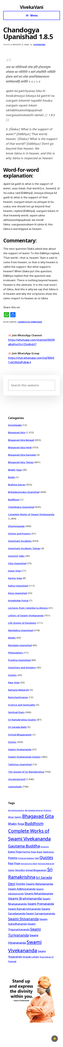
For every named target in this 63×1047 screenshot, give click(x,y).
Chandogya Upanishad (30, 322)
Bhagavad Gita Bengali (21, 440)
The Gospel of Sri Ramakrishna (26, 771)
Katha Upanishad (18, 585)
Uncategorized (16, 779)
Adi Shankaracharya (34, 810)
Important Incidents (20, 540)
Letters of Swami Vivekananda (25, 615)
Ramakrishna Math (29, 864)
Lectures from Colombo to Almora (28, 607)
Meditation (48, 851)
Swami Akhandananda (38, 893)
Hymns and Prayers (19, 533)
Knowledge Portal (18, 600)
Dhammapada (16, 526)
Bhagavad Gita (16, 432)
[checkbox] (54, 1038)
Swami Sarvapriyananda (40, 913)
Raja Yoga (13, 682)
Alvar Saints (14, 817)
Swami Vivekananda (19, 749)
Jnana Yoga (14, 570)
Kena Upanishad (17, 593)
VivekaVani (31, 7)
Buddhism (14, 499)
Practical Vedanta (26, 858)
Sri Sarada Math (17, 727)
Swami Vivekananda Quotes (24, 756)
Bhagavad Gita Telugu (21, 462)
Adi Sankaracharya (16, 810)
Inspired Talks (16, 555)
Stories (12, 742)
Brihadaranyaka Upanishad (23, 492)
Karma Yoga (15, 578)
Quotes (12, 675)
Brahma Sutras (16, 484)
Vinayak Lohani (30, 956)
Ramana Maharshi (18, 689)
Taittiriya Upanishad (20, 764)
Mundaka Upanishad (20, 645)
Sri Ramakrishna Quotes (22, 719)
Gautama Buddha (24, 846)
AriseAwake (15, 425)
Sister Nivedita (16, 870)
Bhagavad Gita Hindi (20, 447)
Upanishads (15, 786)
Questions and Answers (22, 667)
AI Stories (47, 810)
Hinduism (45, 846)
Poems (12, 858)
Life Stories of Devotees (22, 622)
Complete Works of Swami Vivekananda (31, 514)
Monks (12, 637)
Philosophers (15, 652)
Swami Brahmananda (25, 898)
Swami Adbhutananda (22, 889)
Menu (34, 15)
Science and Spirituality (21, 704)
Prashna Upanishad (19, 660)
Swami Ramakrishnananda (24, 909)
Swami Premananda (40, 904)
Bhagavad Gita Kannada (22, 454)
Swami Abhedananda (39, 884)
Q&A (37, 858)
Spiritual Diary (16, 712)
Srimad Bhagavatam (20, 734)
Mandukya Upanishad (20, 630)
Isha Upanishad (17, 563)
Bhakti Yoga (15, 469)
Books (11, 477)
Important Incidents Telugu (24, 548)
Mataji (39, 852)
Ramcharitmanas (18, 697)
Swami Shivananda (23, 919)
